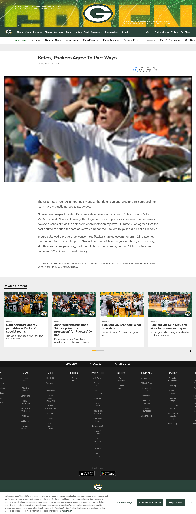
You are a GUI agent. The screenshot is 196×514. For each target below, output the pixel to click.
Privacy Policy (65, 511)
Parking (97, 398)
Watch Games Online (50, 426)
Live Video (50, 390)
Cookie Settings (124, 502)
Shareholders (146, 416)
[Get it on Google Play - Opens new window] (108, 475)
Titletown (98, 449)
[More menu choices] (134, 32)
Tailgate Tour (146, 383)
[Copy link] (154, 70)
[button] (94, 351)
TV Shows (50, 418)
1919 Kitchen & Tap (98, 441)
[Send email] (148, 71)
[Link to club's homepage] (8, 31)
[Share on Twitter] (141, 71)
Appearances (146, 378)
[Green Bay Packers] (98, 487)
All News (25, 416)
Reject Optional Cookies (150, 502)
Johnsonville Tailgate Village (172, 416)
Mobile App (25, 421)
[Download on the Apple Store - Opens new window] (87, 473)
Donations (146, 396)
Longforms (25, 396)
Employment (97, 426)
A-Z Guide (97, 378)
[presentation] (191, 351)
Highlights (50, 378)
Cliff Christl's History (25, 388)
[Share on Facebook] (135, 71)
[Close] (191, 502)
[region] (98, 503)
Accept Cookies (175, 502)
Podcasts (50, 413)
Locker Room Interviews (50, 398)
